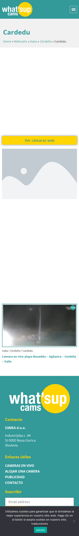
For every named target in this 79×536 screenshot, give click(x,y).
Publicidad (15, 477)
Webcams (20, 41)
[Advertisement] (39, 91)
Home (7, 41)
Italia (33, 41)
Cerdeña (45, 41)
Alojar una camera (22, 471)
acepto (40, 530)
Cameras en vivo (19, 465)
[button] (73, 9)
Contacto (14, 482)
